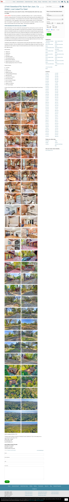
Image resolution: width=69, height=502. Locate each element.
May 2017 (47, 120)
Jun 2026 (56, 73)
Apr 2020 (47, 95)
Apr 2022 (47, 86)
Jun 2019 (56, 100)
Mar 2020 (56, 95)
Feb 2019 (56, 103)
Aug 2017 (56, 116)
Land (58, 29)
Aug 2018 (47, 108)
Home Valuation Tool (49, 150)
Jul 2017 (47, 118)
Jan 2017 (47, 123)
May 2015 (56, 136)
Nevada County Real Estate (11, 450)
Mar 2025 (56, 78)
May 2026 (47, 74)
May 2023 (47, 84)
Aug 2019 (56, 99)
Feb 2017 (56, 121)
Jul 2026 (47, 73)
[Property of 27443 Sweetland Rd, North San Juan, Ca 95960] (21, 290)
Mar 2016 (47, 131)
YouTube (47, 144)
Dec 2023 (47, 81)
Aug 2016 (56, 126)
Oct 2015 (56, 134)
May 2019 (47, 102)
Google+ (47, 142)
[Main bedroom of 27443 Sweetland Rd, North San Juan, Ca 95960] (21, 175)
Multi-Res (49, 31)
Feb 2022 (47, 87)
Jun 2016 (56, 128)
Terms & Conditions (40, 500)
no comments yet (40, 450)
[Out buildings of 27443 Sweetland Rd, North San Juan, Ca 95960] (21, 278)
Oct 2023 (47, 82)
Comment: (6, 465)
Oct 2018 (56, 107)
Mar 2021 (56, 89)
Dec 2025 (56, 76)
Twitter (56, 140)
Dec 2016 (56, 123)
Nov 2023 (56, 81)
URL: (5, 461)
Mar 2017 (47, 121)
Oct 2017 (56, 115)
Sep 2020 (47, 94)
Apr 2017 (56, 120)
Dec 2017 (56, 113)
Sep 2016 (47, 126)
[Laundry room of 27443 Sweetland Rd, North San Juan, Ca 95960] (21, 244)
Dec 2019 (56, 97)
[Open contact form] (62, 1)
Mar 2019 (47, 103)
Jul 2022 (56, 84)
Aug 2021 (47, 89)
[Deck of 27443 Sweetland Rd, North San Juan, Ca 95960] (21, 255)
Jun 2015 (47, 136)
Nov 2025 (47, 78)
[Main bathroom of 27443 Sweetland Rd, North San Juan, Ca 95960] (21, 198)
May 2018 (56, 110)
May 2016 (47, 129)
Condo (54, 29)
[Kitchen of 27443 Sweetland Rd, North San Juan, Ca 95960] (21, 107)
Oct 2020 (56, 92)
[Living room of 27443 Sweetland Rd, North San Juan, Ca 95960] (21, 141)
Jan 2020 (47, 97)
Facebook (47, 140)
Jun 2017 (56, 118)
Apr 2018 (47, 112)
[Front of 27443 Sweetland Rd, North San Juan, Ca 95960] (21, 95)
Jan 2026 (47, 76)
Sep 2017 (47, 116)
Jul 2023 (56, 82)
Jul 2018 (56, 108)
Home (49, 29)
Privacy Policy (31, 500)
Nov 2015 (47, 134)
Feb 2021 (47, 91)
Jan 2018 (47, 113)
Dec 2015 (56, 133)
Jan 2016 (47, 133)
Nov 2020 (47, 92)
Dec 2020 (56, 91)
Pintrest (56, 142)
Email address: (7, 457)
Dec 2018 (56, 105)
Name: (6, 453)
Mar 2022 (56, 86)
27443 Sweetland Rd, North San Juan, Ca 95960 (15, 25)
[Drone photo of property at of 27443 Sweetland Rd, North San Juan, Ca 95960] (21, 393)
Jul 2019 (47, 100)
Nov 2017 (47, 115)
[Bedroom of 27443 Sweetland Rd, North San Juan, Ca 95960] (21, 210)
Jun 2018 (47, 110)
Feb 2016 (56, 131)
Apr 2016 (56, 129)
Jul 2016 (47, 128)
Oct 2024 (47, 79)
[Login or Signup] (67, 1)
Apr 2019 (56, 102)
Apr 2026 (56, 74)
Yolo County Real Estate (50, 63)
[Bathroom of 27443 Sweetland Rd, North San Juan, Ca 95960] (21, 221)
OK (66, 499)
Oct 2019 (47, 99)
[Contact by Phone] (65, 1)
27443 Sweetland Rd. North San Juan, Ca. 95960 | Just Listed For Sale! (22, 7)
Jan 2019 (47, 105)
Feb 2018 (56, 112)
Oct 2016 (56, 125)
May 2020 (56, 94)
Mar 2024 (56, 79)
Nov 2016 (47, 125)
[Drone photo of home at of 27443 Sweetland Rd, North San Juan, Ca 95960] (21, 370)
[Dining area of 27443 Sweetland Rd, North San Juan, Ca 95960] (21, 152)
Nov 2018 (47, 107)
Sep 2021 (56, 87)
